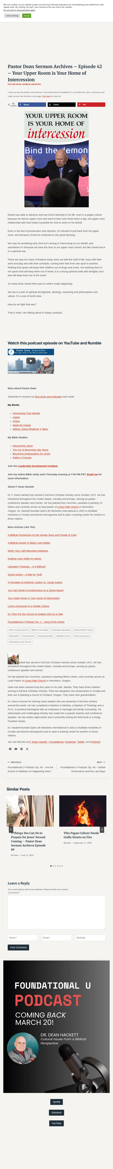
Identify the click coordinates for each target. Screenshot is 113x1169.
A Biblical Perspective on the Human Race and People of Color (42, 535)
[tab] (51, 866)
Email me (92, 474)
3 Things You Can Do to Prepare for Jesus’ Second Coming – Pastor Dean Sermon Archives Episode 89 (28, 841)
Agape (16, 417)
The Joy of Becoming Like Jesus (30, 449)
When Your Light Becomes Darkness (28, 550)
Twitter (80, 742)
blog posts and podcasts (48, 396)
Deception (14, 636)
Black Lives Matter (40, 630)
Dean (16, 855)
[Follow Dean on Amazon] (27, 748)
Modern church (63, 636)
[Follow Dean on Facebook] (10, 748)
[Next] (102, 829)
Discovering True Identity (26, 413)
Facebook (70, 742)
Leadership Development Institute (38, 466)
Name (13, 937)
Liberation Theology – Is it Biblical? (27, 566)
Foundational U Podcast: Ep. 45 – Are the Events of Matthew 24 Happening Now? (30, 767)
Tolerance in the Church (20, 642)
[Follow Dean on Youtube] (15, 748)
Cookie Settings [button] (12, 16)
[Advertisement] (56, 38)
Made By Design (22, 425)
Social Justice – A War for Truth (25, 574)
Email (47, 937)
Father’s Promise (22, 457)
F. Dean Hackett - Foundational (46, 742)
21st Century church (18, 630)
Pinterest (95, 742)
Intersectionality (45, 636)
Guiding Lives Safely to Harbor (24, 558)
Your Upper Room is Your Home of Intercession (34, 598)
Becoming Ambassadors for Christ (31, 453)
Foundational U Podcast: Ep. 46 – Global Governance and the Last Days (82, 767)
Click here (46, 96)
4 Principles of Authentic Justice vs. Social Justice (35, 582)
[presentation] (30, 811)
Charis (16, 421)
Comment (14, 892)
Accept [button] (26, 16)
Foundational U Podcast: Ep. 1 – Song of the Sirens (36, 622)
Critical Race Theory (83, 630)
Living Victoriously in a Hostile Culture (28, 606)
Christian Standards (61, 630)
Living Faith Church (68, 507)
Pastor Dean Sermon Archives (24, 84)
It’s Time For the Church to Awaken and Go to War (35, 614)
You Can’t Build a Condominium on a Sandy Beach (36, 590)
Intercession (28, 636)
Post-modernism (82, 636)
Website (80, 937)
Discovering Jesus (23, 445)
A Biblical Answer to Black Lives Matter (29, 543)
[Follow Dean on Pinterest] (21, 748)
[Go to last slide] (11, 829)
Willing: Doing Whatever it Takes (30, 429)
